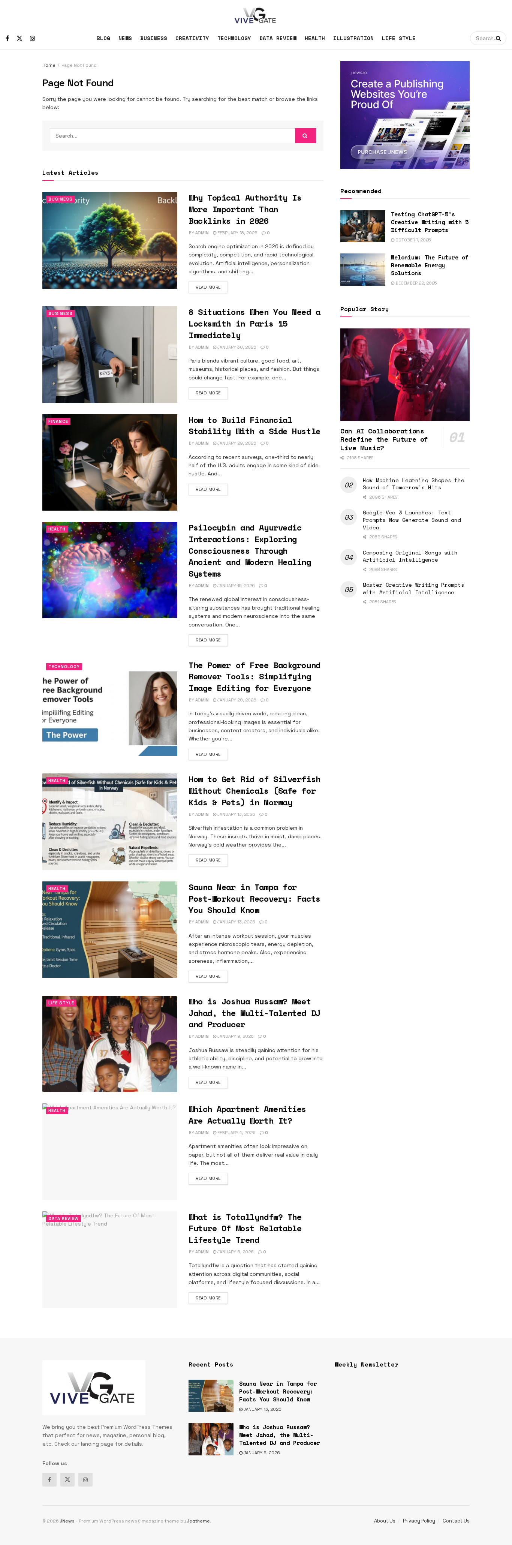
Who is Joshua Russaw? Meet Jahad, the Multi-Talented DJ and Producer (254, 1013)
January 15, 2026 (235, 585)
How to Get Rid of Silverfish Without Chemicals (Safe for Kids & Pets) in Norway (254, 790)
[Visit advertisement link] (405, 115)
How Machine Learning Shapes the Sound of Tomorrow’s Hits (413, 484)
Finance (58, 421)
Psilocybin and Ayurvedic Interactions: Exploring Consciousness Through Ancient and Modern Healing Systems (250, 550)
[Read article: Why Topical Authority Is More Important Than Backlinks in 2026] (109, 240)
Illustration (353, 38)
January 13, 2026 (235, 814)
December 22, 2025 (415, 283)
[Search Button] (499, 38)
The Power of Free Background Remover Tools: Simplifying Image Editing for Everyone (254, 676)
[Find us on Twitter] (19, 38)
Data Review (277, 38)
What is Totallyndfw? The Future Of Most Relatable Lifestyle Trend (245, 1228)
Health (315, 38)
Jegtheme (198, 1521)
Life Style (399, 38)
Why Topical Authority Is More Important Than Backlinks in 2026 (245, 209)
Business (153, 38)
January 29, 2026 (236, 443)
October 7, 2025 (412, 240)
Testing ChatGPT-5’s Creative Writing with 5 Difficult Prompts (430, 222)
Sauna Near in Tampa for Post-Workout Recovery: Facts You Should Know (254, 898)
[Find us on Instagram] (32, 38)
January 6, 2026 (235, 1251)
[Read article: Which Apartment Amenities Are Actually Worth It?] (109, 1151)
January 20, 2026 (236, 700)
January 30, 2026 (236, 347)
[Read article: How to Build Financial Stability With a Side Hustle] (109, 462)
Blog (103, 38)
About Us (384, 1521)
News (125, 38)
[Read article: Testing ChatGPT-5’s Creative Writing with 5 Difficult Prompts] (362, 226)
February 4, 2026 (236, 1132)
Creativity (192, 38)
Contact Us (456, 1521)
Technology (234, 38)
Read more (212, 287)
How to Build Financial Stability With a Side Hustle (254, 426)
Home (48, 65)
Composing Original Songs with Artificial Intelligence (410, 556)
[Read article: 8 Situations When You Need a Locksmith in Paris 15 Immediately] (109, 354)
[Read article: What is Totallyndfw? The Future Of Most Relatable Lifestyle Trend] (109, 1259)
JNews (67, 1521)
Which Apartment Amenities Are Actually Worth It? (247, 1115)
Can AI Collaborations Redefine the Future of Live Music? (384, 439)
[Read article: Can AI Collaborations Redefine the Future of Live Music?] (405, 374)
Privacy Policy (419, 1521)
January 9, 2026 (235, 1036)
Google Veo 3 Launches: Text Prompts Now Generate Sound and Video (412, 519)
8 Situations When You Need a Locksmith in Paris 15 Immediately (254, 323)
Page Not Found (79, 65)
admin (202, 232)
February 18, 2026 (236, 232)
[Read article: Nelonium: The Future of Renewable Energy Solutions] (362, 269)
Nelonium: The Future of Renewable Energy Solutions (430, 265)
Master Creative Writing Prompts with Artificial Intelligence (413, 588)
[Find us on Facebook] (7, 38)
